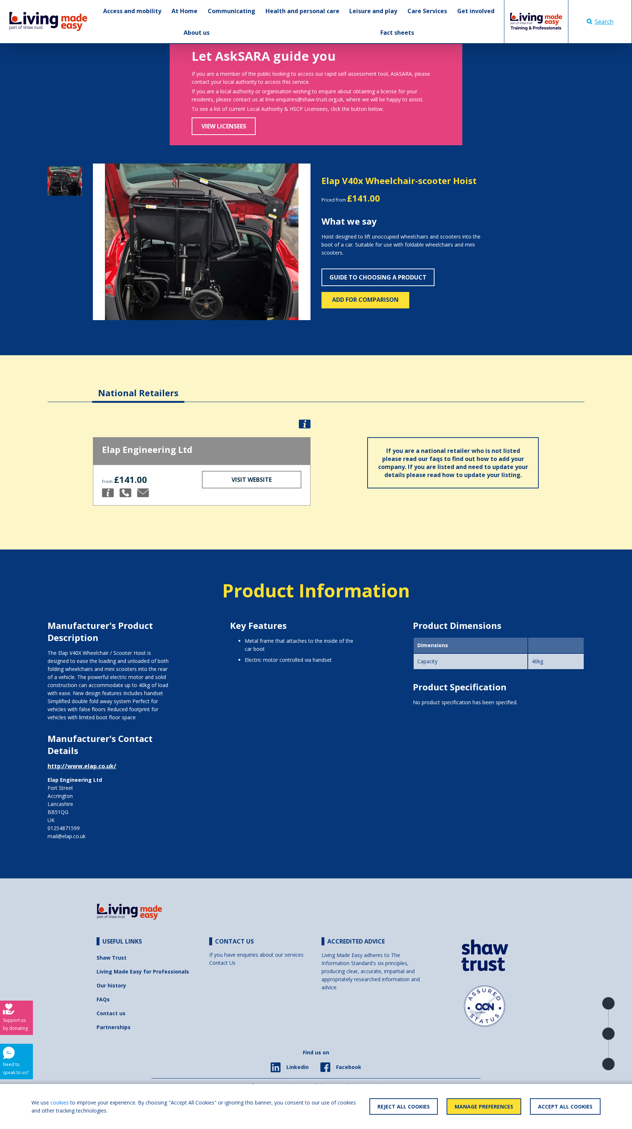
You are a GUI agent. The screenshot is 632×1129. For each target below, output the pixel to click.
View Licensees (224, 126)
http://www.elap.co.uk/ (82, 766)
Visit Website (252, 480)
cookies (59, 1102)
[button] (109, 242)
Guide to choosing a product (378, 277)
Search (604, 22)
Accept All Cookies (565, 1106)
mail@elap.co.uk (67, 836)
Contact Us (222, 962)
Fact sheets (397, 33)
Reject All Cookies (403, 1106)
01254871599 (64, 828)
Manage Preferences (484, 1106)
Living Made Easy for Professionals (143, 971)
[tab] (138, 387)
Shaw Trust (112, 957)
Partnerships (114, 1027)
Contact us (111, 1013)
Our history (111, 985)
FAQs (103, 999)
